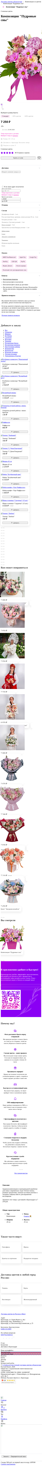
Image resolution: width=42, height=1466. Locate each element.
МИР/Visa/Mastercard (9, 257)
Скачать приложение (8, 1464)
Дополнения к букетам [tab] (13, 356)
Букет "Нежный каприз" (9, 815)
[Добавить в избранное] (39, 158)
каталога (15, 135)
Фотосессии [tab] (9, 350)
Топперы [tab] (8, 341)
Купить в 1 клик (18, 158)
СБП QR (14, 261)
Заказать (6, 1456)
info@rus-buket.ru (7, 1335)
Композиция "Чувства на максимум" (13, 588)
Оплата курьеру (21, 266)
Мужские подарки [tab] (11, 352)
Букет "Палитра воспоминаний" (12, 846)
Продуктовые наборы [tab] (12, 347)
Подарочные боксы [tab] (11, 343)
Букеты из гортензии (9, 1258)
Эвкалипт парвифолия (8, 236)
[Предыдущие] (1, 530)
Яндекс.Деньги (7, 266)
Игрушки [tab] (8, 339)
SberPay (5, 261)
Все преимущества (21, 1173)
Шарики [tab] (8, 334)
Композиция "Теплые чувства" (11, 864)
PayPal (23, 261)
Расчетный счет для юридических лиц (14, 270)
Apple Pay (23, 257)
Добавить (16, 372)
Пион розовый (6, 225)
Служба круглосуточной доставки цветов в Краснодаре (21, 1365)
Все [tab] (6, 330)
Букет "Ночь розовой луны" (10, 785)
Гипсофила (6, 1247)
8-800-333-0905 (6, 1329)
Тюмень (5, 1288)
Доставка (8, 129)
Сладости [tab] (8, 337)
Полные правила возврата (11, 315)
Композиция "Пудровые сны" (11, 952)
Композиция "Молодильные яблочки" (14, 723)
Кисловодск (6, 1299)
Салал (3, 234)
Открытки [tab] (8, 332)
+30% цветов (16, 116)
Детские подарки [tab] (11, 354)
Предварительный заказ (18, 1456)
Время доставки (7, 197)
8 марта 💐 (28, 1216)
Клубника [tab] (8, 336)
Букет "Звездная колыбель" (10, 907)
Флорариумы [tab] (9, 348)
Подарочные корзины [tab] (12, 345)
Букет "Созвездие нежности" (11, 619)
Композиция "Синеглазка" (10, 754)
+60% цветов (28, 116)
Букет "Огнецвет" (7, 693)
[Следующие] (3, 530)
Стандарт (5, 116)
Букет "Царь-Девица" (8, 662)
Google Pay (33, 257)
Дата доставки (6, 188)
